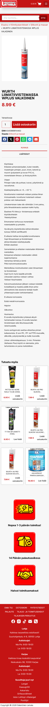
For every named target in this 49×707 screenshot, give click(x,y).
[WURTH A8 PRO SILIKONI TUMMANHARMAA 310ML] (37, 377)
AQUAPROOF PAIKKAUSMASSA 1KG (37, 474)
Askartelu (24, 690)
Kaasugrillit (24, 687)
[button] (4, 139)
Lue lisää (18, 439)
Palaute (9, 612)
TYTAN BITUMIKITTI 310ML (12, 433)
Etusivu (4, 25)
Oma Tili (8, 608)
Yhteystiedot (37, 608)
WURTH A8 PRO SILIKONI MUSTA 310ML (12, 473)
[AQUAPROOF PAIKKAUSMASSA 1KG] (37, 461)
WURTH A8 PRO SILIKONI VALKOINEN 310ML (37, 431)
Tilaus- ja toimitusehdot (30, 612)
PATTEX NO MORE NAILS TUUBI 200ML (12, 391)
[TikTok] (24, 621)
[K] (46, 3)
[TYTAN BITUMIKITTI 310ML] (12, 419)
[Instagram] (19, 621)
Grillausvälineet (24, 693)
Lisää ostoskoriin (24, 124)
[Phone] (36, 621)
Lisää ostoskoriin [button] (18, 397)
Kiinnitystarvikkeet (19, 25)
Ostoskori (21, 608)
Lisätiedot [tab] (24, 154)
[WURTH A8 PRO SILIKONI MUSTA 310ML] (12, 459)
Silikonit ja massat (39, 25)
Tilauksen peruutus (24, 616)
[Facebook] (13, 621)
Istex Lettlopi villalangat (24, 697)
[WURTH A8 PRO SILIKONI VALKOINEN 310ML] (37, 417)
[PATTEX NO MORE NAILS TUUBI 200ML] (12, 377)
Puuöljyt (24, 700)
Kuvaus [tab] (24, 148)
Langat (24, 683)
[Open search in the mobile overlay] (24, 17)
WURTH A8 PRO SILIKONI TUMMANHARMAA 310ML (36, 391)
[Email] (30, 621)
